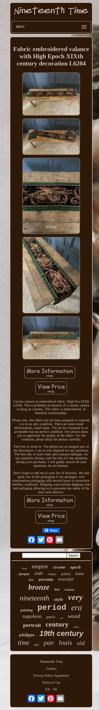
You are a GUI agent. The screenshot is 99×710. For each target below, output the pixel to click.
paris (50, 616)
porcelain (46, 579)
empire (40, 566)
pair (49, 642)
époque (24, 574)
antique (52, 574)
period (51, 607)
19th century (61, 633)
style (58, 599)
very (75, 597)
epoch (75, 567)
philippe (27, 634)
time (23, 642)
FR (55, 689)
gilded (65, 574)
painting (26, 610)
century (57, 624)
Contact (51, 668)
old (81, 643)
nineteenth (34, 598)
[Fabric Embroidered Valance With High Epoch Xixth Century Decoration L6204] (51, 94)
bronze (39, 587)
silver (76, 626)
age (36, 644)
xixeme (59, 567)
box (57, 589)
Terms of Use (51, 682)
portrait (32, 625)
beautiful (66, 579)
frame (79, 574)
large (24, 568)
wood (74, 616)
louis (65, 642)
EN (47, 689)
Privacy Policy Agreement (51, 675)
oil (61, 617)
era (76, 607)
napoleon (32, 616)
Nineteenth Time (51, 661)
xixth (38, 573)
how (31, 579)
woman (69, 589)
